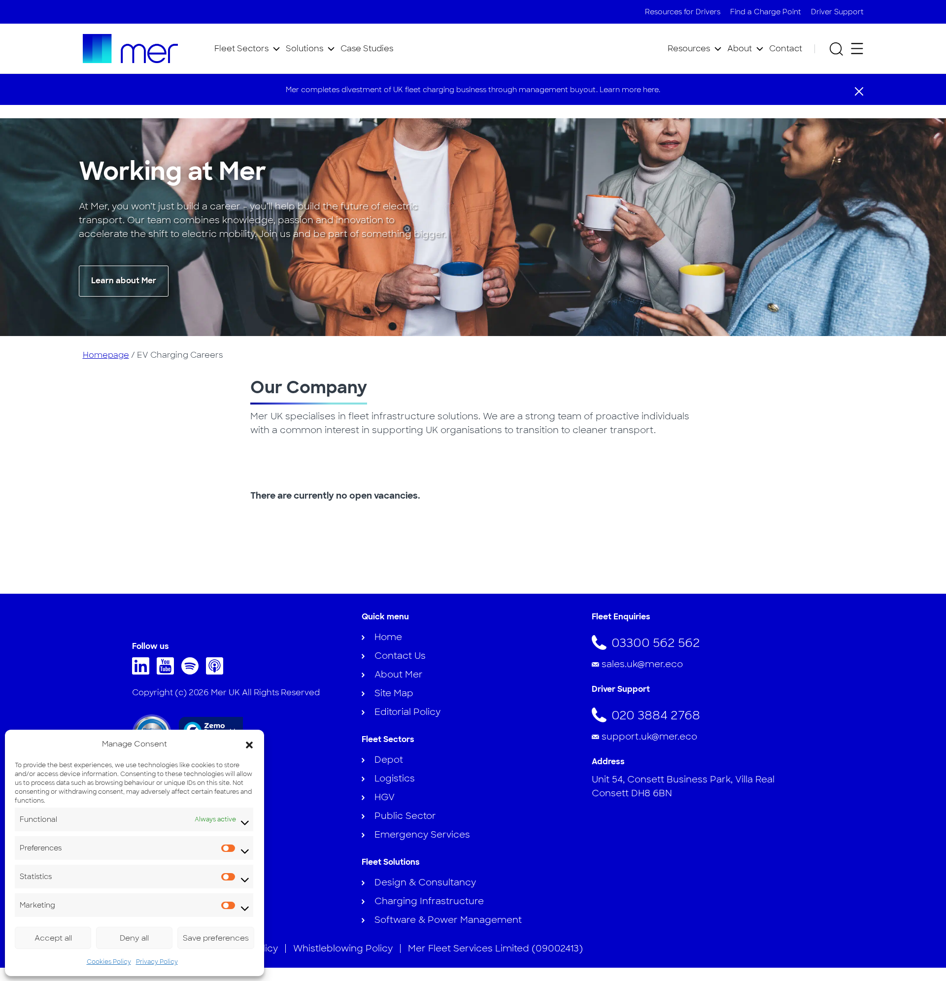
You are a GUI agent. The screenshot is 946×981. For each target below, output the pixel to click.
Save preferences (216, 938)
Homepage (106, 355)
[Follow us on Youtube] (168, 671)
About (739, 48)
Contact (785, 48)
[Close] (859, 91)
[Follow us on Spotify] (192, 671)
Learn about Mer (123, 280)
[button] (249, 744)
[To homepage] (130, 48)
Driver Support (837, 11)
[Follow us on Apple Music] (217, 671)
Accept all (53, 938)
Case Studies (366, 48)
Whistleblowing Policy (343, 948)
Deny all (134, 938)
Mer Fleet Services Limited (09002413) (495, 948)
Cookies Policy (109, 962)
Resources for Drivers (682, 11)
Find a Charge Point (765, 11)
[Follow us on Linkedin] (143, 671)
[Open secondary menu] (857, 48)
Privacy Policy (157, 962)
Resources (689, 48)
